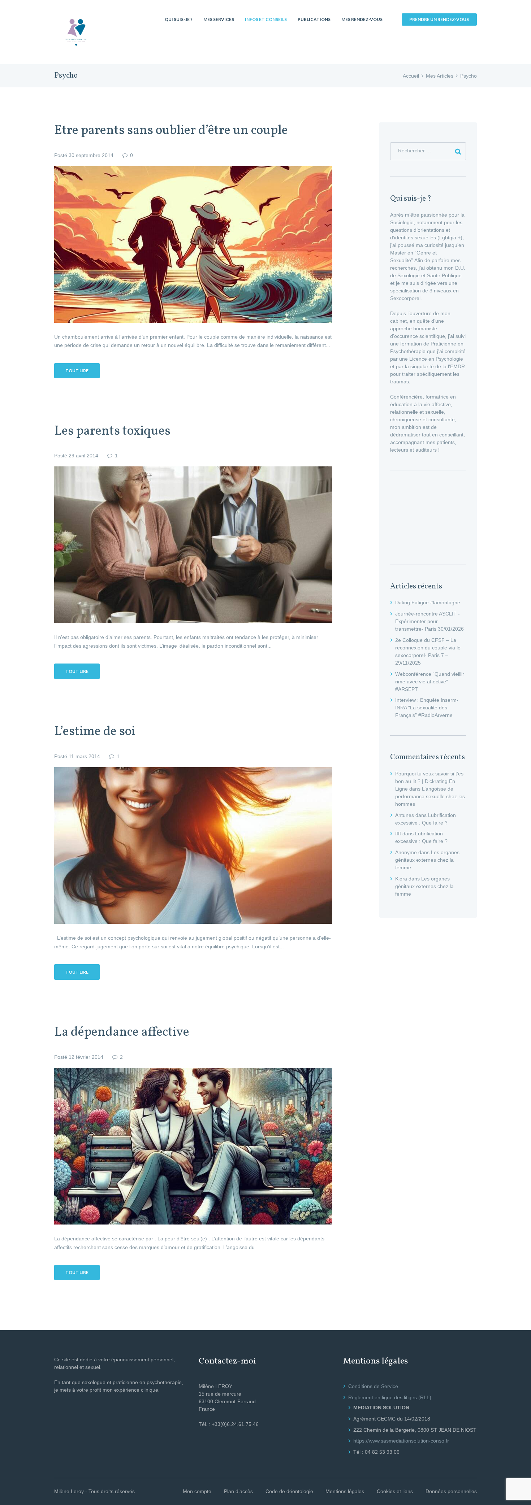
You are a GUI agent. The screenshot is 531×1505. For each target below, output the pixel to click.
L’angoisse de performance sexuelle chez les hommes (430, 796)
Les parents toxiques (112, 431)
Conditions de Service (373, 1386)
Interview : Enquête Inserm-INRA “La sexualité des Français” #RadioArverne (426, 707)
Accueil (411, 76)
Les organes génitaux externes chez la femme (427, 859)
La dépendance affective (121, 1032)
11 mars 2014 (84, 756)
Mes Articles (439, 76)
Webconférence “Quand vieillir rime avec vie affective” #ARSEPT (429, 681)
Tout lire (76, 370)
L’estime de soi (94, 732)
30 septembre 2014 (91, 155)
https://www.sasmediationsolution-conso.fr (401, 1441)
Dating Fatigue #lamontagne (427, 602)
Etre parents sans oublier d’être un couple (171, 131)
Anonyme (406, 852)
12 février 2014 (86, 1057)
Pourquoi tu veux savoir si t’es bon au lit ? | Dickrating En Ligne (429, 781)
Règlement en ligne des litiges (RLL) (389, 1397)
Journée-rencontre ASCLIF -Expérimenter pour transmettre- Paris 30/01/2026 (429, 621)
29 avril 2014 (83, 455)
